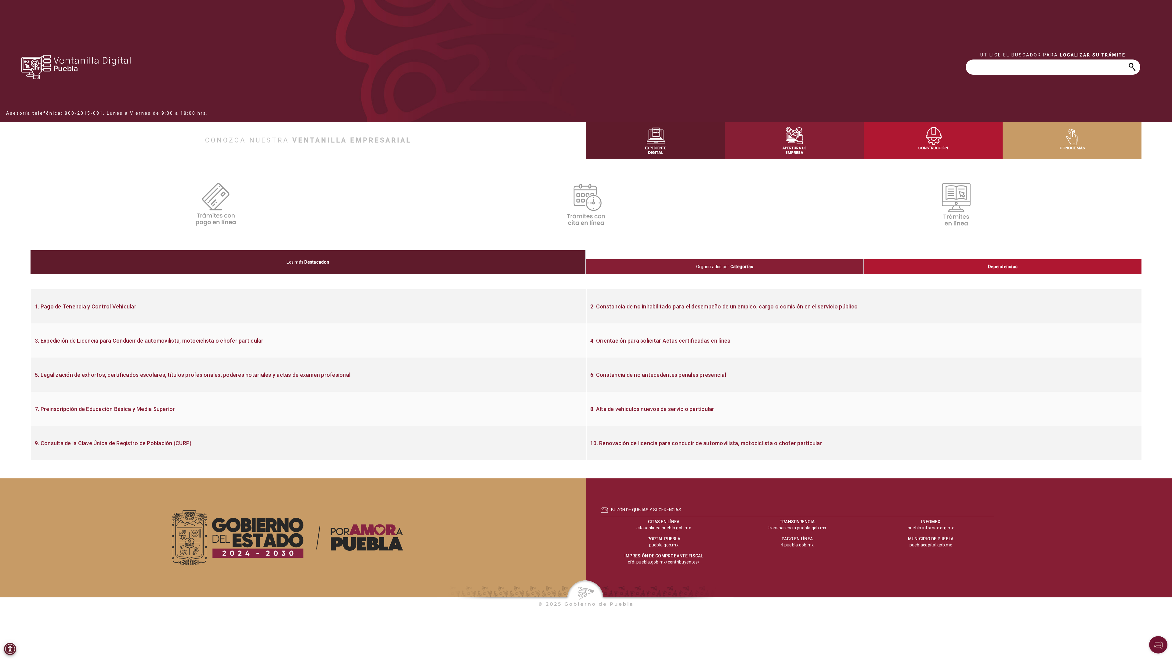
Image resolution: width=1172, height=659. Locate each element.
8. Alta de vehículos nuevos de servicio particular (652, 409)
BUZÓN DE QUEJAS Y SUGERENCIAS (646, 509)
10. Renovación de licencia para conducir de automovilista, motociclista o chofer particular (706, 443)
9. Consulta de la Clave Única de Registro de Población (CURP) (113, 443)
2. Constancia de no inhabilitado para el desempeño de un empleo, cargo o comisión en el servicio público (724, 307)
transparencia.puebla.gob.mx (797, 527)
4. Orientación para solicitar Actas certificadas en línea (660, 341)
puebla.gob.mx (663, 544)
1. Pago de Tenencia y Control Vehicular (85, 307)
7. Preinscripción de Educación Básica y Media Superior (105, 409)
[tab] (308, 262)
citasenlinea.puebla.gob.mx (663, 527)
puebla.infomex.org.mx (931, 527)
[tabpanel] (586, 374)
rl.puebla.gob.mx (797, 544)
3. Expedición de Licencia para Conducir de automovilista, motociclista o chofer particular (149, 341)
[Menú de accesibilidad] (10, 649)
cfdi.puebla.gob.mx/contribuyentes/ (664, 562)
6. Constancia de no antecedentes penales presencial (658, 375)
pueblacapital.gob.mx (931, 544)
